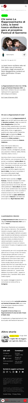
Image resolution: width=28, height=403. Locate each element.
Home (2, 10)
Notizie (6, 10)
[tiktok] (16, 372)
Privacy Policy (16, 394)
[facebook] (20, 372)
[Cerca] (26, 6)
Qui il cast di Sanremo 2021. (9, 97)
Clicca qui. (11, 307)
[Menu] (2, 6)
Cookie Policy (7, 394)
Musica (4, 15)
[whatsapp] (4, 372)
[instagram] (13, 372)
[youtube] (23, 372)
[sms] (7, 372)
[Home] (5, 6)
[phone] (10, 372)
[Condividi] (24, 54)
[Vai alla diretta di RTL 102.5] (25, 400)
